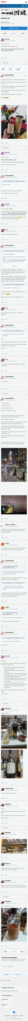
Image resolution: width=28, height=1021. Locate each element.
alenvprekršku (6, 614)
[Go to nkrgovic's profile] (2, 864)
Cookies (21, 1015)
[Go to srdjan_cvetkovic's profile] (2, 525)
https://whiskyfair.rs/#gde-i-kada (9, 159)
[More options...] (25, 40)
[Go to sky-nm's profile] (2, 40)
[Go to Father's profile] (2, 544)
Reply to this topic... (9, 966)
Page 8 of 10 (14, 33)
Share (7, 974)
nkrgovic (7, 863)
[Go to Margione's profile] (2, 709)
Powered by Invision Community (14, 1018)
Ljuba (19, 284)
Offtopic (13, 23)
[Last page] (26, 33)
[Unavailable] (14, 121)
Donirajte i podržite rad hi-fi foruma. (9, 990)
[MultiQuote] (2, 58)
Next (23, 33)
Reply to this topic (14, 28)
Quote (6, 58)
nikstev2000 (5, 22)
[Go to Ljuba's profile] (2, 230)
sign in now (8, 960)
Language (7, 1015)
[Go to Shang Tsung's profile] (2, 789)
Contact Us (15, 1015)
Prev (5, 33)
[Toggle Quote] (3, 181)
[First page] (2, 33)
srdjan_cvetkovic (10, 524)
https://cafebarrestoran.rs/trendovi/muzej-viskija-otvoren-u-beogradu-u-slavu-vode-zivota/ (14, 261)
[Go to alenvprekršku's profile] (2, 75)
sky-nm (20, 181)
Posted (10, 40)
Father (7, 543)
